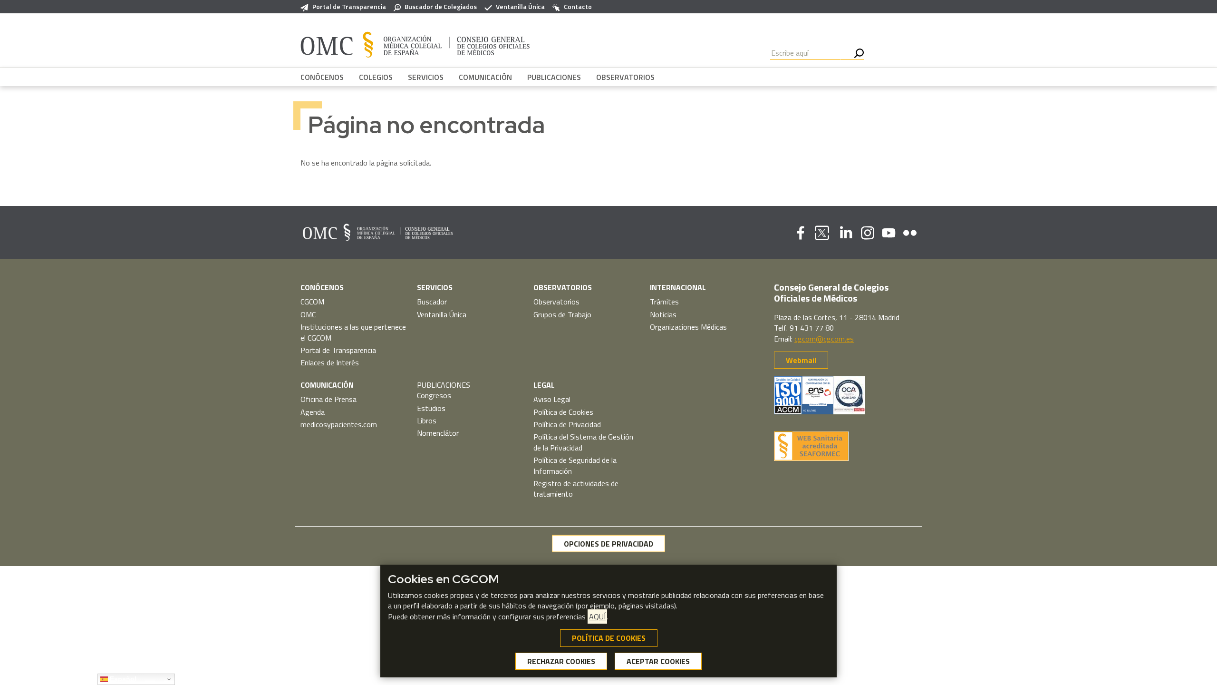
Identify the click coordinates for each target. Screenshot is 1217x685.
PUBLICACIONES (554, 77)
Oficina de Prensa (328, 399)
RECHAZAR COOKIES (561, 661)
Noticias (663, 314)
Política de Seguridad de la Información (575, 465)
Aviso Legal (551, 399)
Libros (426, 420)
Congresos (434, 395)
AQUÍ (597, 616)
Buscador (432, 301)
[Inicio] (415, 44)
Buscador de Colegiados (441, 6)
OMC (308, 314)
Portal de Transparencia (349, 6)
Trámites (664, 301)
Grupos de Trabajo (562, 314)
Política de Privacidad (567, 424)
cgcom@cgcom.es (824, 338)
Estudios (431, 408)
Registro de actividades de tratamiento (575, 488)
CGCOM (312, 301)
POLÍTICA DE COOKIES (609, 638)
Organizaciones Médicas (688, 327)
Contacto (578, 6)
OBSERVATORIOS (625, 77)
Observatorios (556, 301)
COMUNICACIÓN (485, 77)
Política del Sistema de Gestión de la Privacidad (583, 442)
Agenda (312, 412)
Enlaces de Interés (329, 362)
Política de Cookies (563, 412)
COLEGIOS (376, 77)
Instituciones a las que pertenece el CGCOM (353, 332)
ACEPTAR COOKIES (658, 661)
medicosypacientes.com (338, 424)
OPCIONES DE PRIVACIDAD (608, 543)
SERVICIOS (426, 77)
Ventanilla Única (520, 6)
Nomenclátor (438, 433)
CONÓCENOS (322, 77)
